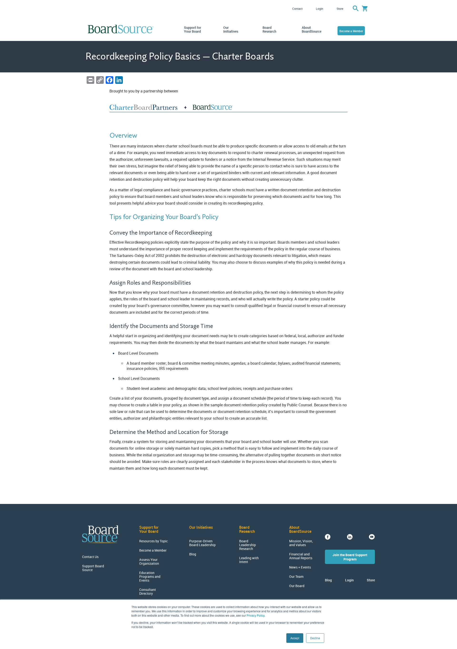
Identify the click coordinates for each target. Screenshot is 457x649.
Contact (297, 8)
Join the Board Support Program (350, 557)
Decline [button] (315, 638)
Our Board (296, 586)
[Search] (355, 8)
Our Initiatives (230, 29)
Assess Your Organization (149, 561)
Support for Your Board (192, 29)
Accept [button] (294, 638)
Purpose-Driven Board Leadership (202, 543)
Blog (192, 554)
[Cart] (365, 8)
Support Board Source (93, 568)
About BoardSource (311, 29)
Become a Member (351, 31)
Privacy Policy (255, 615)
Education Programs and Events (149, 576)
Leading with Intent (249, 560)
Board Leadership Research (247, 545)
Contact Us (90, 557)
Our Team (296, 577)
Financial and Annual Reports (300, 556)
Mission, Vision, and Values (301, 543)
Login (319, 8)
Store (340, 8)
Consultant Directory (147, 591)
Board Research (269, 29)
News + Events (300, 567)
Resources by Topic (153, 541)
